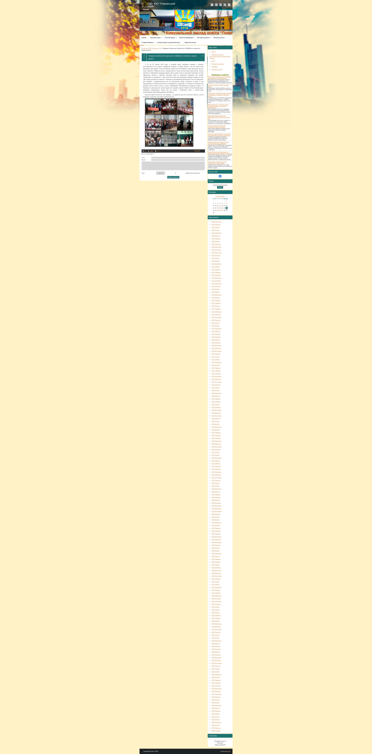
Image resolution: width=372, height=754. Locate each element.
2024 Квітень (216, 677)
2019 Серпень (216, 534)
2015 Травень (216, 399)
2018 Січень (216, 483)
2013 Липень (216, 340)
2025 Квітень (216, 708)
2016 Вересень (216, 441)
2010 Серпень (216, 244)
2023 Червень (216, 649)
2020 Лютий (215, 551)
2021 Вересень (216, 596)
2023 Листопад (216, 663)
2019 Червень (216, 531)
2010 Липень (216, 241)
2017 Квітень (216, 461)
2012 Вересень (216, 312)
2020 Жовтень (216, 573)
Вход (216, 4)
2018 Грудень (216, 514)
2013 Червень (216, 337)
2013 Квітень (216, 331)
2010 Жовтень (216, 250)
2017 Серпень (216, 469)
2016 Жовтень (216, 444)
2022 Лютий (215, 610)
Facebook (220, 4)
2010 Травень (216, 238)
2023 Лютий (215, 638)
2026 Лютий (215, 719)
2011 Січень (215, 258)
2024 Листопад (216, 694)
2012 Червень (216, 303)
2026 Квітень (216, 725)
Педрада (214, 67)
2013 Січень (216, 323)
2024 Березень (216, 674)
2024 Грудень (216, 697)
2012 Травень (216, 300)
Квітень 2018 (220, 196)
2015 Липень (216, 404)
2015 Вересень (216, 410)
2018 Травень (216, 494)
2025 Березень (216, 705)
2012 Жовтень (216, 314)
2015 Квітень (216, 396)
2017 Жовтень (216, 475)
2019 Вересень (216, 537)
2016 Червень (216, 435)
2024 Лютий (215, 672)
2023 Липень (216, 652)
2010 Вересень (216, 247)
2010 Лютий (215, 230)
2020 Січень (216, 548)
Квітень (155, 48)
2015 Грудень (216, 418)
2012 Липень (216, 306)
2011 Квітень (216, 267)
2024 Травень (216, 680)
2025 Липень (216, 714)
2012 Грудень (216, 320)
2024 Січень (216, 669)
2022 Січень (216, 607)
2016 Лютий (215, 424)
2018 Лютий (215, 486)
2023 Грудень (216, 666)
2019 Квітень (216, 525)
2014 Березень (216, 362)
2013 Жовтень (216, 348)
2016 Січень (216, 421)
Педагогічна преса (218, 64)
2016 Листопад (216, 447)
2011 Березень (216, 264)
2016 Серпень (216, 438)
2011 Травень (216, 269)
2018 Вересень (216, 506)
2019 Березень (216, 522)
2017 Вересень (216, 472)
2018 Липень (216, 500)
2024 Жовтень (216, 691)
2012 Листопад (216, 317)
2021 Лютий (215, 584)
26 (220, 210)
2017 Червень (216, 466)
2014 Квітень (216, 365)
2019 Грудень (216, 545)
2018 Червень (216, 497)
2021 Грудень (216, 604)
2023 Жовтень (216, 660)
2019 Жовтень (216, 539)
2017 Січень (216, 452)
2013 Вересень (216, 345)
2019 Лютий (215, 520)
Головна (144, 48)
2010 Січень (216, 227)
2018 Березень (216, 489)
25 (218, 210)
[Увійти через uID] (220, 176)
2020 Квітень (216, 556)
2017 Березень (216, 458)
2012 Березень (216, 295)
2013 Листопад (216, 351)
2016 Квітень (216, 430)
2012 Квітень (216, 297)
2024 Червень (216, 683)
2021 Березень (216, 587)
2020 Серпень (216, 567)
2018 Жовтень (216, 508)
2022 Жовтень (216, 627)
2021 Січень (216, 582)
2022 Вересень (216, 624)
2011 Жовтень (216, 281)
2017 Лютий (215, 455)
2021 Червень (216, 593)
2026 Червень (216, 731)
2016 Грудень (216, 449)
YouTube (229, 4)
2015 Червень (216, 402)
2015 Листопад (216, 416)
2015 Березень (216, 393)
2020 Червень (216, 562)
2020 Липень (216, 565)
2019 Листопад (216, 542)
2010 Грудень (216, 255)
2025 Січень (216, 700)
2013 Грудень (216, 354)
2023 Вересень (216, 657)
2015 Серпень (216, 407)
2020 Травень (216, 559)
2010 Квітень (216, 236)
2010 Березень (216, 233)
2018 (150, 48)
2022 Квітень (216, 612)
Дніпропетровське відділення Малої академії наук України (220, 56)
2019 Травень (216, 528)
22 (160, 48)
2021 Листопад (216, 601)
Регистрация (212, 4)
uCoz (229, 751)
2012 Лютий (215, 292)
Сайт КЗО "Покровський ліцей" (161, 5)
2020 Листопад (216, 576)
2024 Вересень (216, 688)
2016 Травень (216, 432)
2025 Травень (216, 711)
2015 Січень (216, 387)
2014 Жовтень (216, 379)
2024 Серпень (216, 686)
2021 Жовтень (216, 598)
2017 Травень (216, 463)
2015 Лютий (215, 390)
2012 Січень (216, 289)
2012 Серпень (216, 309)
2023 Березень (216, 641)
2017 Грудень (216, 480)
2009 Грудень (216, 224)
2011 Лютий (215, 261)
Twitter (224, 4)
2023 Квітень (216, 643)
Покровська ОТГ (217, 69)
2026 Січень (216, 717)
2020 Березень (216, 553)
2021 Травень (216, 590)
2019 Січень (216, 517)
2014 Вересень (216, 376)
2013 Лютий (215, 326)
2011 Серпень (216, 275)
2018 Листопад (216, 511)
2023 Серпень (216, 655)
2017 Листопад (216, 477)
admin (151, 151)
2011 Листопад (216, 283)
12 (220, 205)
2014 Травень (216, 368)
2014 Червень (216, 371)
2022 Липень (216, 621)
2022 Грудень (216, 632)
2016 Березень (216, 427)
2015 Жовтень (216, 413)
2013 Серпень (216, 342)
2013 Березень (216, 328)
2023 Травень (216, 646)
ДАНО (214, 52)
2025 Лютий (215, 702)
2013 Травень (216, 334)
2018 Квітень (216, 492)
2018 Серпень (216, 503)
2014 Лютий (215, 359)
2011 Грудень (216, 286)
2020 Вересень (216, 570)
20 (222, 208)
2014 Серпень (216, 373)
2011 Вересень (216, 278)
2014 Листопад (216, 382)
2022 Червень (216, 618)
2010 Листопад (216, 252)
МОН (213, 61)
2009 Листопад (216, 222)
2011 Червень (216, 272)
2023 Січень (216, 635)
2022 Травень (216, 615)
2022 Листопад (216, 629)
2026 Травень (216, 728)
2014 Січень (216, 357)
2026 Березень (216, 722)
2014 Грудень (216, 385)
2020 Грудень (216, 579)
